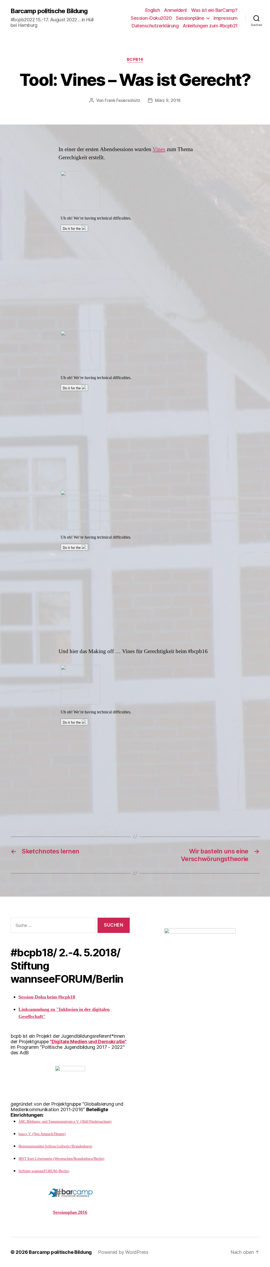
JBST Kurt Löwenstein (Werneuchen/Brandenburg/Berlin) (61, 1158)
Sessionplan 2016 (70, 1212)
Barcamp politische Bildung (49, 11)
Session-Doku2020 (151, 18)
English (152, 10)
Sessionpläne (190, 18)
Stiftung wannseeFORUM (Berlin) (43, 1171)
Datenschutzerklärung (155, 25)
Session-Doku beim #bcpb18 (46, 997)
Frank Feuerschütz (122, 100)
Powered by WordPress (123, 1252)
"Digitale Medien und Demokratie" (88, 1041)
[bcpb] (199, 939)
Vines (159, 149)
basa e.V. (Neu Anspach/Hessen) (42, 1134)
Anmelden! (175, 10)
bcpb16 (135, 59)
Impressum (226, 18)
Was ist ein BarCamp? (214, 10)
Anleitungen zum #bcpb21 (210, 25)
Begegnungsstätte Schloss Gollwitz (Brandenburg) (55, 1146)
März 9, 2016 (168, 100)
